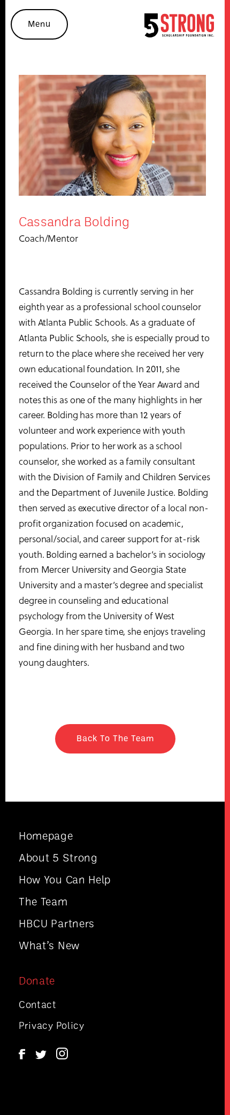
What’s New (49, 945)
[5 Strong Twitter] (41, 1056)
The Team (43, 901)
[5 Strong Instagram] (62, 1056)
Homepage (46, 835)
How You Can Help (65, 879)
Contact (38, 1004)
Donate (37, 980)
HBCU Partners (57, 923)
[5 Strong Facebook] (22, 1056)
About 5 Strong (58, 857)
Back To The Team (115, 737)
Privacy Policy (52, 1025)
